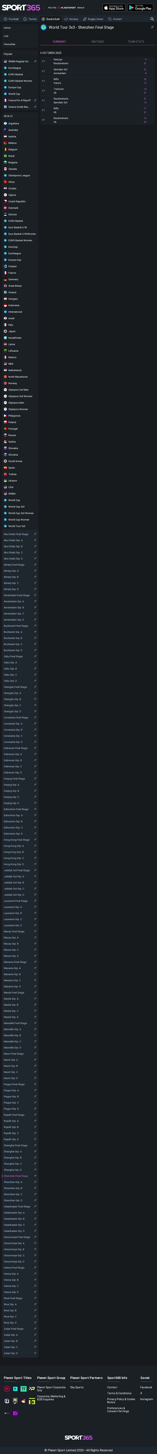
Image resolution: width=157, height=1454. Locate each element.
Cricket (117, 19)
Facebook (146, 1387)
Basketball (53, 19)
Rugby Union (95, 19)
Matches (98, 41)
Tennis (32, 19)
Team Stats (136, 41)
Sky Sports (77, 1387)
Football (14, 19)
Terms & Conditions (119, 1393)
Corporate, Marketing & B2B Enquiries (51, 1398)
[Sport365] (21, 7)
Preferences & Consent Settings (118, 1410)
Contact (112, 1387)
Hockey (73, 19)
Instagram (146, 1399)
